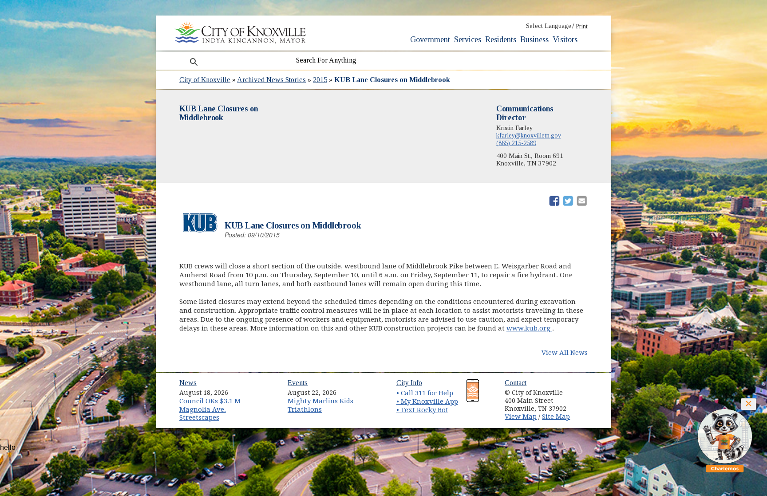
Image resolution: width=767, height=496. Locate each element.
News (188, 382)
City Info (409, 382)
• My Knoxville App (427, 401)
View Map (521, 417)
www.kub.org (529, 328)
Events (298, 382)
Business (534, 39)
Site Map (556, 417)
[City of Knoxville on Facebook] (586, 389)
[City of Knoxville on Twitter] (586, 400)
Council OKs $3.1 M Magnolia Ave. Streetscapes (210, 409)
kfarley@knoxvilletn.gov (528, 135)
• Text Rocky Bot (422, 410)
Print (582, 26)
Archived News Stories (271, 79)
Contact (515, 382)
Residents (500, 39)
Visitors (565, 39)
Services (467, 39)
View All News (565, 353)
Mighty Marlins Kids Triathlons (320, 405)
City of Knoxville (204, 79)
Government (430, 39)
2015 (320, 79)
